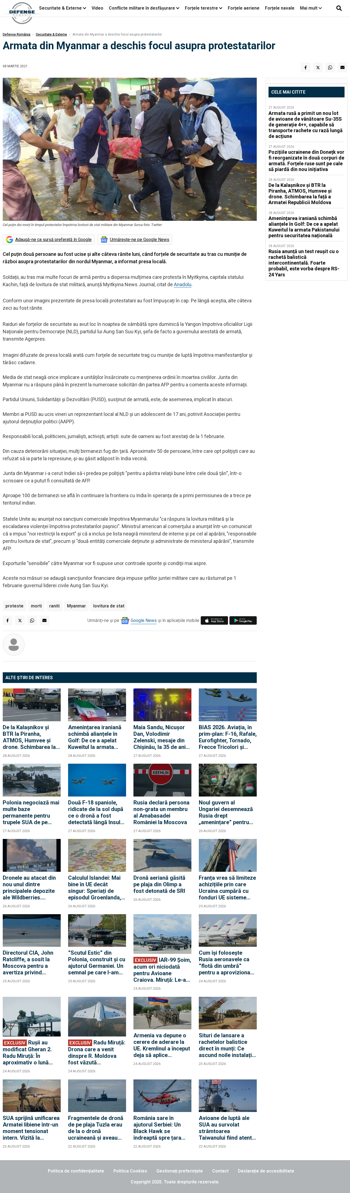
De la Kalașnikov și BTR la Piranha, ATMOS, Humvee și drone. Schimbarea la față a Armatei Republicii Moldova (29, 737)
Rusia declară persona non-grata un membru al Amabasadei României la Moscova (161, 812)
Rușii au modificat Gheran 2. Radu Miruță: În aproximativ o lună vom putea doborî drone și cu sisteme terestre (27, 1052)
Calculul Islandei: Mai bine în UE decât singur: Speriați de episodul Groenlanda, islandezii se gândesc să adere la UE (95, 888)
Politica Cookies (130, 1171)
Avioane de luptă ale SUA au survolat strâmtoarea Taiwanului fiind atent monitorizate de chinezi (225, 1128)
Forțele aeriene (243, 8)
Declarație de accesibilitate (266, 1171)
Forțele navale (279, 8)
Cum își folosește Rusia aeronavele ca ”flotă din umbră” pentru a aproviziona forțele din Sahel (224, 962)
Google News (144, 620)
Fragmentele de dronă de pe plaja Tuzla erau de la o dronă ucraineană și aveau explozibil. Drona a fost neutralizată (97, 1128)
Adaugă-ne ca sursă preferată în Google (53, 239)
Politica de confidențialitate (76, 1171)
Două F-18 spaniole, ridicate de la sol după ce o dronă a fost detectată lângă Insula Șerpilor (95, 812)
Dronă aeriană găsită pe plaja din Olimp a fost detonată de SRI (159, 884)
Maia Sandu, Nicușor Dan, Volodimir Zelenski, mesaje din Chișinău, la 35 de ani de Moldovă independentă (159, 737)
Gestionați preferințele (179, 1171)
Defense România (16, 34)
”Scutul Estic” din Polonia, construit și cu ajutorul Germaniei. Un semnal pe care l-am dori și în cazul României (96, 962)
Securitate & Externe (60, 8)
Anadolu (182, 284)
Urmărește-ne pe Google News (139, 239)
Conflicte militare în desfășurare (142, 8)
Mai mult (309, 8)
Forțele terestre (201, 8)
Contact (220, 1171)
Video (97, 8)
